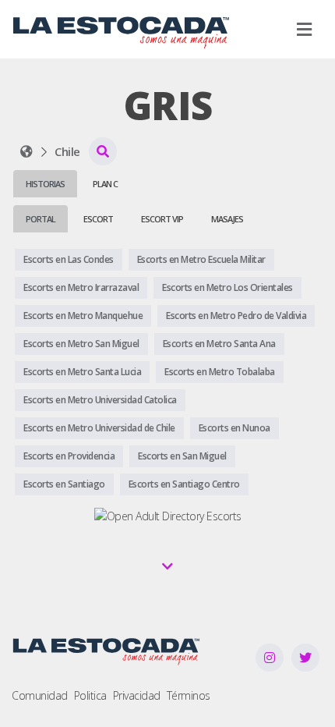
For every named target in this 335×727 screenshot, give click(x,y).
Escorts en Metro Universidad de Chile (99, 427)
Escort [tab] (98, 219)
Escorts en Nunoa (234, 427)
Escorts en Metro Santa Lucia (82, 371)
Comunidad (40, 695)
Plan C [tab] (105, 184)
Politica (90, 695)
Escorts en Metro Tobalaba (219, 371)
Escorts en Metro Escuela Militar (201, 259)
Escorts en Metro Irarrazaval (81, 287)
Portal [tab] (40, 219)
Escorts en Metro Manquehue (83, 315)
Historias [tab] (45, 184)
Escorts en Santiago (64, 484)
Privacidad (136, 695)
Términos (188, 695)
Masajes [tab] (227, 219)
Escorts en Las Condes (68, 259)
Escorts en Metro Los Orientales (227, 287)
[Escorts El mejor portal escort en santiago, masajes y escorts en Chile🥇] (26, 151)
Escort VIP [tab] (162, 219)
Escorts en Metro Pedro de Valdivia (236, 315)
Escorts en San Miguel (182, 456)
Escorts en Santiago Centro (184, 484)
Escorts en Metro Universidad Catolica (100, 399)
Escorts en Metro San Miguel (81, 343)
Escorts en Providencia (69, 456)
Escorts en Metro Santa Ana (219, 343)
